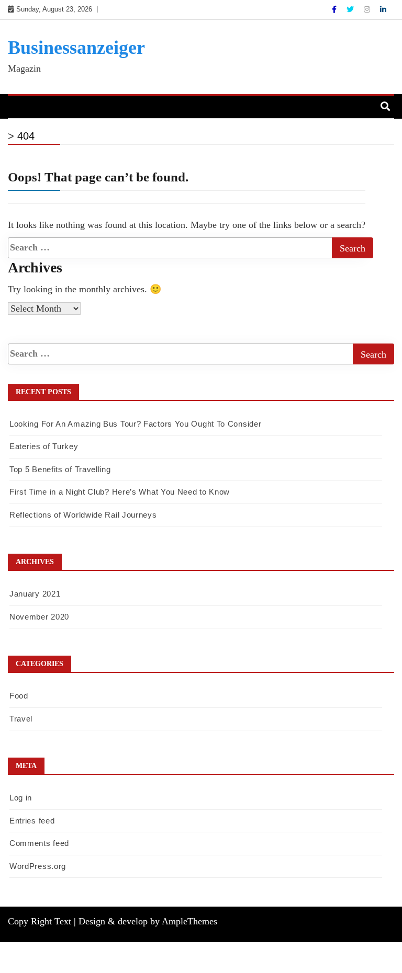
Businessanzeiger (76, 47)
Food (18, 695)
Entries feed (31, 820)
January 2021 (34, 593)
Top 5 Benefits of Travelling (60, 469)
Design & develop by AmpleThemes (148, 921)
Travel (20, 718)
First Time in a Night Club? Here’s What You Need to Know (119, 491)
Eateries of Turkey (44, 446)
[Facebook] (335, 9)
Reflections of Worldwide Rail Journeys (83, 514)
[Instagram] (368, 9)
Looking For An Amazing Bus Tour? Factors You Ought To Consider (135, 423)
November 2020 (39, 616)
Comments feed (39, 843)
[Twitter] (351, 9)
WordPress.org (37, 866)
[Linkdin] (383, 9)
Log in (20, 797)
